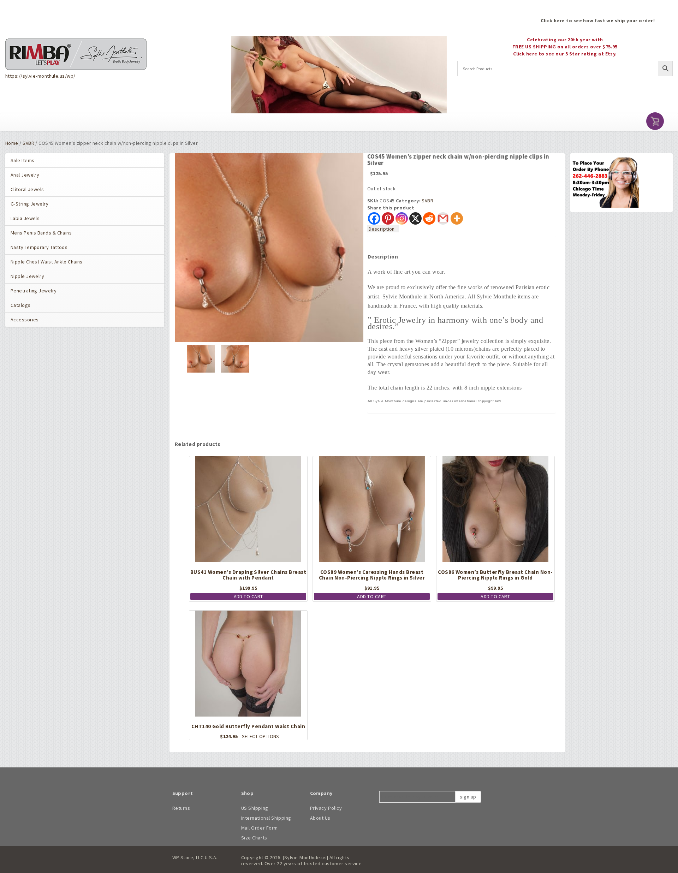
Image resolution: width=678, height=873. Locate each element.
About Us (320, 818)
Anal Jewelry (25, 175)
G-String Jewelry (29, 204)
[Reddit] (429, 218)
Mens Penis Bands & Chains (41, 233)
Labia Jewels (25, 218)
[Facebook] (374, 218)
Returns (181, 808)
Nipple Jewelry (27, 276)
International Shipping (266, 818)
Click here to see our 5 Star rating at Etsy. (565, 54)
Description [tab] (382, 229)
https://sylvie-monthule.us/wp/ (40, 76)
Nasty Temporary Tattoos (39, 247)
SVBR (28, 143)
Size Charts (254, 838)
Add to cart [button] (248, 596)
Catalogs (21, 305)
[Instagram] (402, 218)
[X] (415, 218)
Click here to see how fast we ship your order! (598, 20)
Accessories (25, 319)
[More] (457, 218)
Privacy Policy (326, 808)
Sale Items (22, 160)
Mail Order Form (259, 828)
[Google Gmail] (443, 218)
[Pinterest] (388, 218)
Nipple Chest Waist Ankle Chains (47, 262)
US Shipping (254, 808)
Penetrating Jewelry (34, 290)
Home (11, 143)
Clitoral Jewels (27, 189)
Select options (260, 736)
